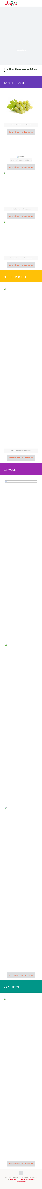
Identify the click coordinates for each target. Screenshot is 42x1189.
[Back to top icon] (21, 1173)
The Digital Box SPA (16, 1179)
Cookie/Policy (21, 1182)
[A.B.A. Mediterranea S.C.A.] (11, 3)
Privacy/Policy (29, 1179)
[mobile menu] (39, 3)
